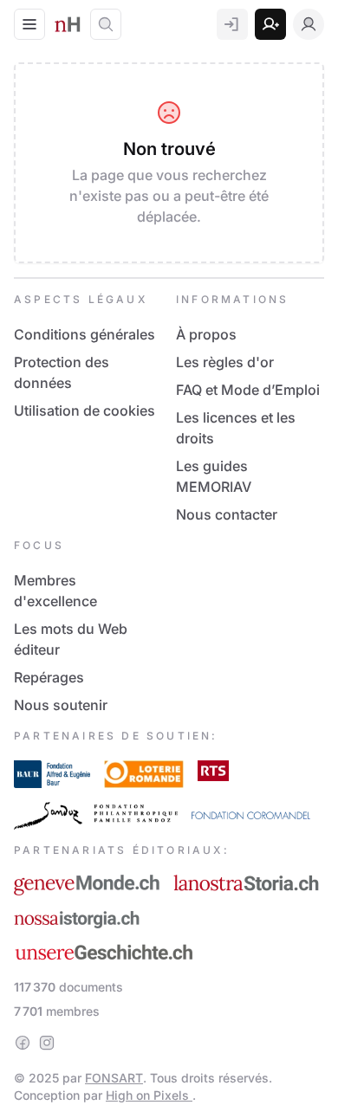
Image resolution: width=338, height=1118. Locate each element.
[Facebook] (22, 1042)
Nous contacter (226, 514)
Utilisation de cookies (84, 410)
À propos (206, 334)
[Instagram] (46, 1042)
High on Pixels (149, 1095)
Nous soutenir (60, 705)
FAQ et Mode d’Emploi (248, 389)
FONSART (114, 1077)
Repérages (49, 677)
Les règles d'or (225, 362)
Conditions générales (84, 334)
